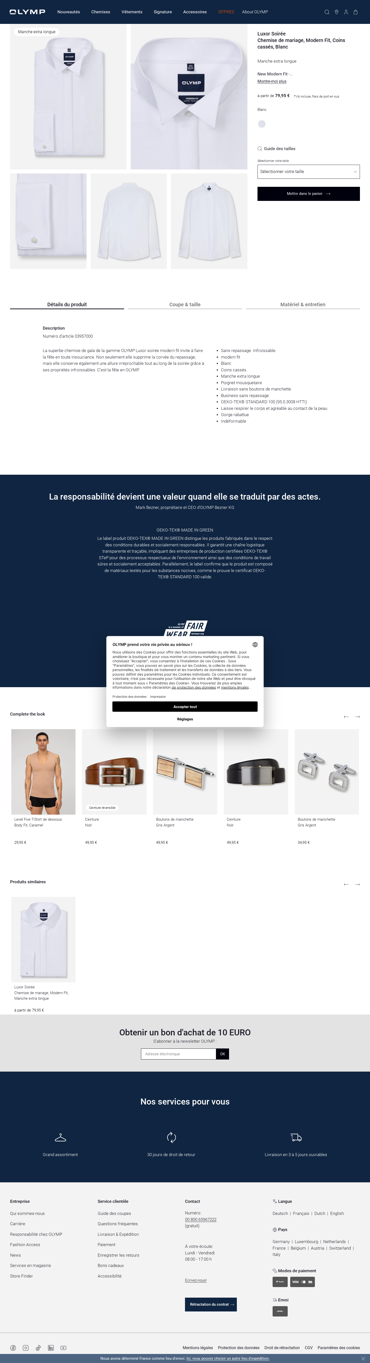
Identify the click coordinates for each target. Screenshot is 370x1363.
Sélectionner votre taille (273, 161)
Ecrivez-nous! (196, 1280)
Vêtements (132, 11)
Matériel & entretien (302, 304)
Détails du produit (67, 304)
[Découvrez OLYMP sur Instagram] (26, 1348)
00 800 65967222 (200, 1219)
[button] (271, 81)
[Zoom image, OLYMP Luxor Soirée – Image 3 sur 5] (48, 221)
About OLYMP (255, 11)
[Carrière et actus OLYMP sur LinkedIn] (51, 1348)
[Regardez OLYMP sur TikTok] (38, 1348)
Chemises (100, 11)
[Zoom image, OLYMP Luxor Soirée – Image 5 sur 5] (209, 221)
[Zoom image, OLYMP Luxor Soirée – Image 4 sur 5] (129, 221)
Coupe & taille (185, 304)
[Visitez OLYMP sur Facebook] (13, 1348)
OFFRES (226, 11)
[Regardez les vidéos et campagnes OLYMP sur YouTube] (63, 1348)
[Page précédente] (346, 716)
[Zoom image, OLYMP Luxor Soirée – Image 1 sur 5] (68, 96)
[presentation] (185, 386)
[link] (276, 149)
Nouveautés (68, 11)
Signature (163, 11)
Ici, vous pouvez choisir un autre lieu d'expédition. (228, 1358)
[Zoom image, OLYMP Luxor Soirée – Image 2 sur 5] (189, 96)
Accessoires (195, 11)
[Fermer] (363, 1358)
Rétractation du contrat (209, 1304)
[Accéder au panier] (355, 12)
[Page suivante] (357, 716)
